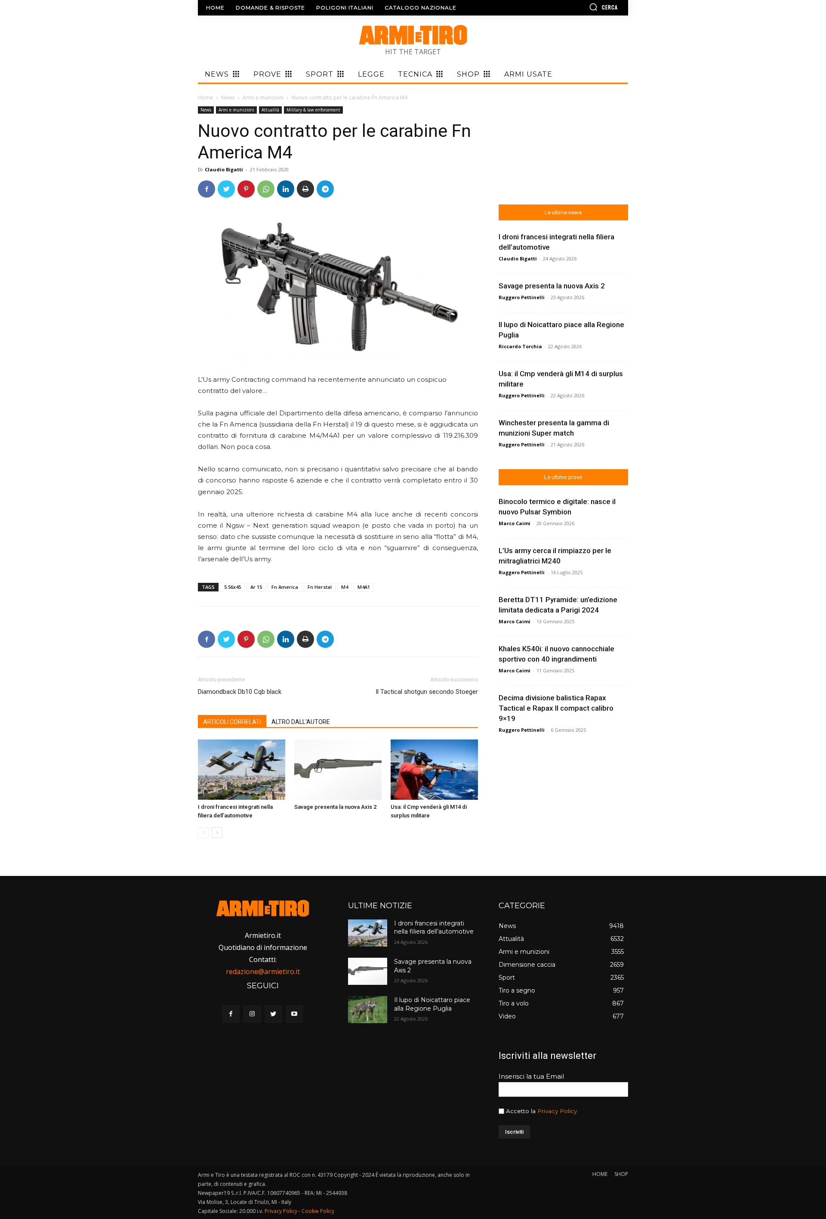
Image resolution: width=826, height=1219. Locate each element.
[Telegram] (325, 189)
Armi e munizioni (263, 97)
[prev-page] (203, 832)
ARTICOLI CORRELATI (232, 721)
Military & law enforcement (313, 110)
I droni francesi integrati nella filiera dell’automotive (434, 927)
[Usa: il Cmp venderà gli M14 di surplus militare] (434, 769)
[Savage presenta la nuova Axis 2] (338, 769)
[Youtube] (294, 1014)
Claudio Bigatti (224, 169)
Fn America (284, 587)
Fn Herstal (320, 587)
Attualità (270, 110)
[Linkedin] (285, 189)
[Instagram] (251, 1014)
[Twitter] (226, 189)
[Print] (305, 189)
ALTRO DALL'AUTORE (300, 721)
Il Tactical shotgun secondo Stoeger (427, 692)
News (227, 97)
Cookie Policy (318, 1211)
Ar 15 (256, 587)
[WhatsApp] (265, 189)
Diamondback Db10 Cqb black (239, 692)
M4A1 (364, 587)
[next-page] (217, 832)
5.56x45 (232, 587)
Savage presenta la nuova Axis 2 (335, 807)
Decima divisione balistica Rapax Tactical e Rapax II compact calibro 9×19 (556, 708)
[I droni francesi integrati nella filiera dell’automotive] (241, 769)
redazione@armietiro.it (263, 971)
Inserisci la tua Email (531, 1076)
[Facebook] (206, 189)
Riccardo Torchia (520, 346)
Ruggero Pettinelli (522, 297)
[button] (578, 7)
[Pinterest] (246, 189)
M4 (344, 587)
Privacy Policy (557, 1111)
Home (205, 97)
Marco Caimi (514, 523)
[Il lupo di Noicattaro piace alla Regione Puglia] (367, 1009)
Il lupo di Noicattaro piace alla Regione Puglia (432, 1004)
